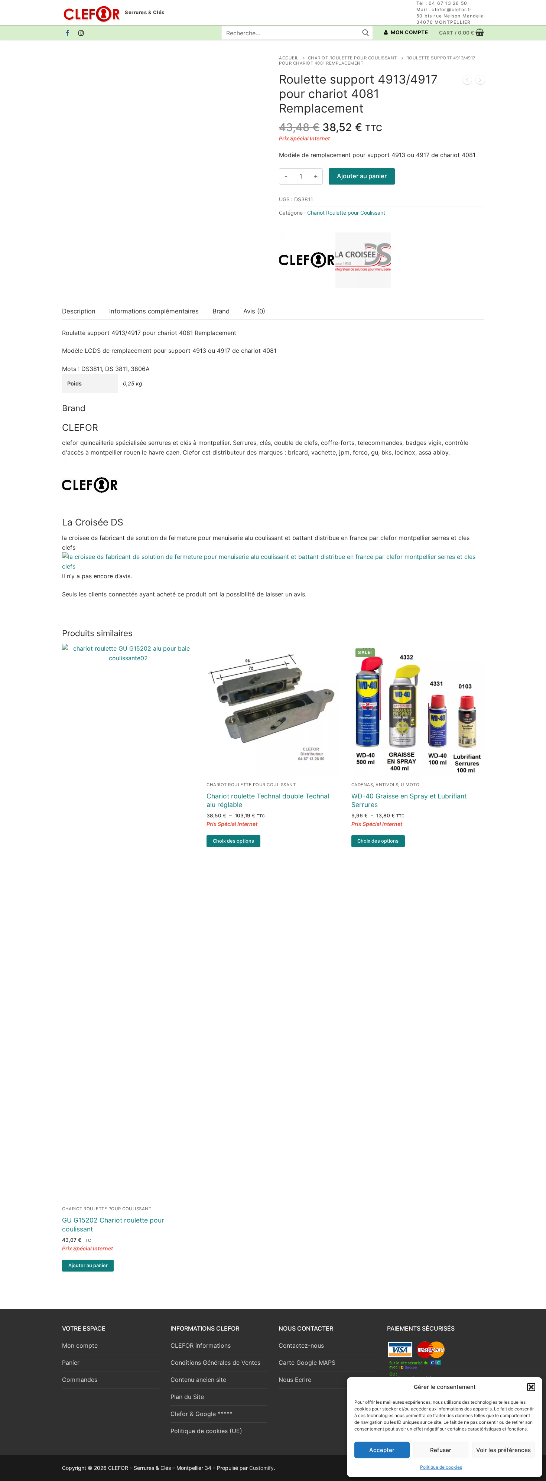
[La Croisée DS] (363, 261)
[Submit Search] (365, 33)
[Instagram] (81, 33)
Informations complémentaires (154, 311)
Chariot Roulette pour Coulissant (352, 58)
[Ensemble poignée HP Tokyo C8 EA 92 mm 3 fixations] (480, 81)
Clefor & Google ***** (201, 1413)
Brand (221, 311)
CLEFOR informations (200, 1345)
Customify (261, 1468)
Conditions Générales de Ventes (215, 1362)
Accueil (289, 58)
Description (78, 311)
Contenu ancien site (198, 1379)
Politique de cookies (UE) (206, 1431)
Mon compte (80, 1345)
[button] (531, 1387)
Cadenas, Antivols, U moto (385, 784)
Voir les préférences (503, 1450)
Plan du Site (187, 1396)
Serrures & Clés (145, 12)
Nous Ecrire (295, 1379)
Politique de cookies (441, 1467)
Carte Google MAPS (307, 1362)
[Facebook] (68, 33)
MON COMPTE (409, 32)
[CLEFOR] (307, 261)
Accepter (381, 1450)
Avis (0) (254, 311)
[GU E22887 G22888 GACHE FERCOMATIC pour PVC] (467, 81)
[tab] (78, 311)
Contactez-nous (301, 1345)
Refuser (440, 1450)
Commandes (79, 1379)
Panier (70, 1362)
